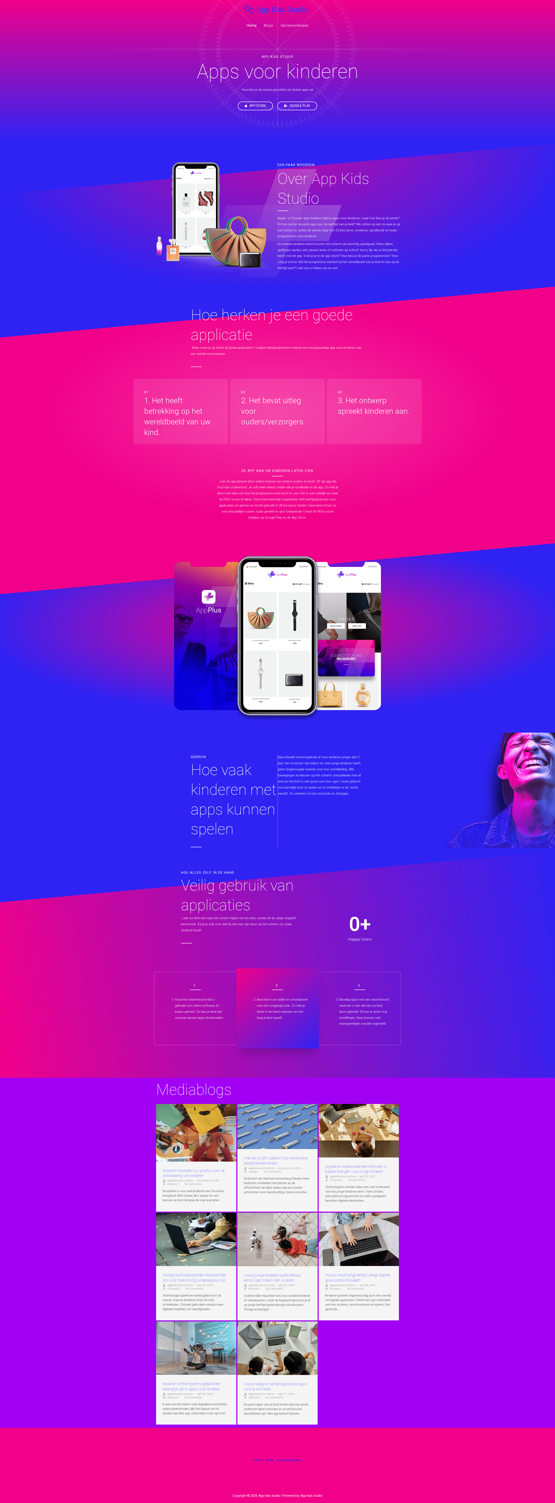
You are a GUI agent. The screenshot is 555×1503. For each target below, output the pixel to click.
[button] (255, 106)
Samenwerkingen (295, 25)
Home (251, 25)
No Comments (193, 1184)
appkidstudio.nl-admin (180, 1180)
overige (252, 1171)
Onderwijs (336, 1180)
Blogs (268, 25)
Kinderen (172, 1184)
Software (172, 1397)
